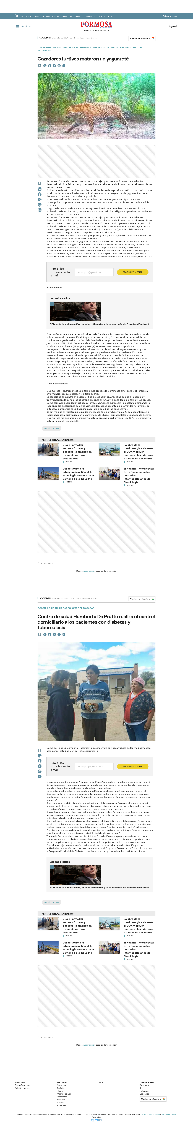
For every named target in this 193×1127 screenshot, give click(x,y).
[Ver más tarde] (40, 66)
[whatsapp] (44, 65)
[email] (59, 65)
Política (98, 16)
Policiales (87, 16)
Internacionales (59, 16)
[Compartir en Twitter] (54, 65)
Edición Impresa (170, 16)
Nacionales (75, 16)
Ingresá (173, 26)
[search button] (17, 16)
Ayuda (173, 1114)
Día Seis (36, 16)
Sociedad (108, 16)
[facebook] (49, 65)
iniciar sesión (89, 571)
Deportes (26, 16)
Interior (46, 16)
